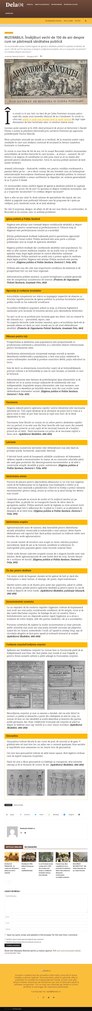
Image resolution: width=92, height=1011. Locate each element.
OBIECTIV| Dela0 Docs (42, 4)
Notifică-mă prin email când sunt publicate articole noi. (24, 942)
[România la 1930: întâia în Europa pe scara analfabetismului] (29, 857)
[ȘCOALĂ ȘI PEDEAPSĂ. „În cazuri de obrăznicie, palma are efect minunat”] (11, 857)
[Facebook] (22, 833)
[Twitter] (48, 997)
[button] (86, 21)
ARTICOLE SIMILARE (14, 847)
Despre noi (9, 13)
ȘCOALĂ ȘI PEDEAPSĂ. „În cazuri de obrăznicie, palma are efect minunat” (11, 868)
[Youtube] (54, 997)
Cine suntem (8, 1009)
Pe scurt (78, 21)
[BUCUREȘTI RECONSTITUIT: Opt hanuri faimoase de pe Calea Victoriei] (80, 857)
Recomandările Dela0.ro (53, 21)
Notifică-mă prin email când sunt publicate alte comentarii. (25, 939)
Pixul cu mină (68, 21)
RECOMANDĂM (30, 847)
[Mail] (26, 833)
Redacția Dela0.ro (18, 56)
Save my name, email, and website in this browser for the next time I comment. (42, 934)
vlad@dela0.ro (53, 991)
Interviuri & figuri (71, 4)
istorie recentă (18, 805)
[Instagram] (43, 997)
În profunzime (56, 4)
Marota (30, 4)
